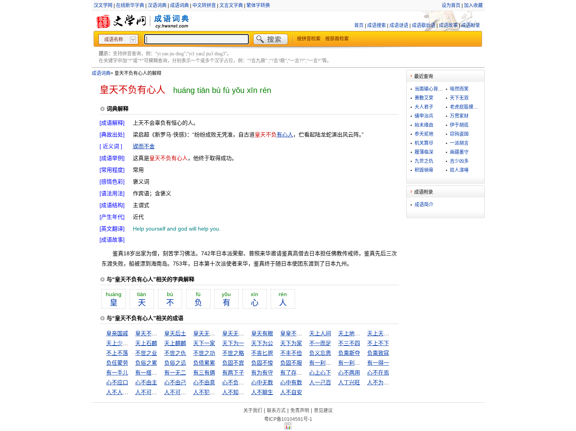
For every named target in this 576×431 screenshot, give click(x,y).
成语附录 (470, 25)
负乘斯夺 (349, 353)
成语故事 (448, 25)
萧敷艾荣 (424, 98)
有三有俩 (204, 372)
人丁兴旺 (349, 382)
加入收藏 (473, 5)
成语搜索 (376, 25)
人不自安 (291, 392)
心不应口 (117, 382)
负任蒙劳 (117, 363)
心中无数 (262, 382)
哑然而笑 (459, 89)
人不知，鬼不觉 (241, 392)
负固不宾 (233, 363)
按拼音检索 (309, 39)
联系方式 (276, 410)
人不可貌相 (149, 392)
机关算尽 (424, 143)
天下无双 (459, 98)
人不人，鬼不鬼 (125, 392)
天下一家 (204, 343)
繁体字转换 (258, 5)
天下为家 (291, 343)
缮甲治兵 (424, 116)
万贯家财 (459, 116)
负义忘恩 (320, 353)
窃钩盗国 (459, 134)
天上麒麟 (175, 343)
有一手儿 (117, 372)
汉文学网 (103, 5)
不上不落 (117, 353)
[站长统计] (288, 428)
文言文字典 (231, 5)
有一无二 (175, 372)
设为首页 (451, 5)
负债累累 (204, 363)
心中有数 (291, 382)
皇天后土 (175, 333)
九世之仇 (424, 161)
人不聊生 (262, 392)
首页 (359, 25)
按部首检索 (337, 39)
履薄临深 (424, 152)
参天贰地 (424, 134)
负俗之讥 (175, 363)
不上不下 (378, 343)
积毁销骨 (424, 170)
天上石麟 (146, 343)
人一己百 (320, 382)
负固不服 (291, 363)
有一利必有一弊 (357, 363)
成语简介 (424, 204)
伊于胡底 (459, 125)
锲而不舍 (144, 146)
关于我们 (252, 410)
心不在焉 (378, 372)
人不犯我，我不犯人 (218, 392)
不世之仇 (175, 353)
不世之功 (204, 353)
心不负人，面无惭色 (247, 382)
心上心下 (320, 372)
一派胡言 (459, 143)
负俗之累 (146, 363)
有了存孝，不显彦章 (305, 372)
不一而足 (320, 343)
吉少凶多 (459, 161)
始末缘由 (424, 125)
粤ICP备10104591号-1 (288, 419)
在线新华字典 (130, 5)
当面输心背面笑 (431, 89)
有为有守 (262, 372)
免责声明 (299, 410)
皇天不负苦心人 (154, 333)
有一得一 (378, 363)
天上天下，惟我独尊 (392, 333)
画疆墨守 (459, 152)
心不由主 (146, 382)
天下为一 (233, 343)
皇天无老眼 (236, 333)
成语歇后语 (423, 25)
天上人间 (320, 333)
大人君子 (424, 107)
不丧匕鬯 (262, 353)
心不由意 (204, 382)
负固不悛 (262, 363)
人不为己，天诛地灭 (392, 382)
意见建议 (323, 410)
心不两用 (349, 372)
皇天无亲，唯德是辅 (218, 333)
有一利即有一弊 (328, 363)
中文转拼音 (204, 5)
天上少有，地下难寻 (131, 343)
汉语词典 (157, 5)
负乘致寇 (378, 353)
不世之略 (233, 353)
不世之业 (146, 353)
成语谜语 (398, 25)
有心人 (285, 134)
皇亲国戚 (117, 333)
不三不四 (349, 343)
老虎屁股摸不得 (466, 107)
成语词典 (179, 5)
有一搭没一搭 (151, 372)
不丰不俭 (291, 353)
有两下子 (233, 372)
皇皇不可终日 (296, 333)
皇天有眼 (262, 333)
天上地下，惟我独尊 (363, 333)
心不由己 (175, 382)
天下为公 (262, 343)
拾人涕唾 (459, 170)
